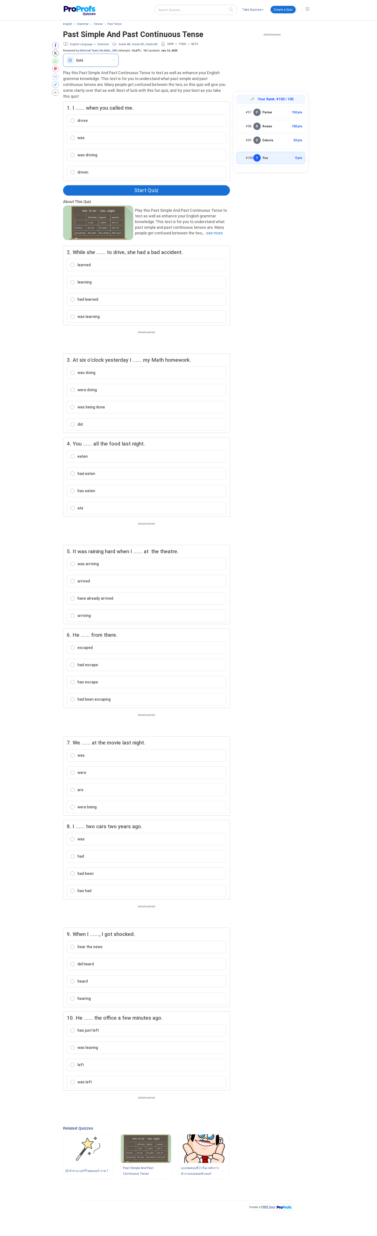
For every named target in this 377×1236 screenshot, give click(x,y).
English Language (81, 44)
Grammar (103, 44)
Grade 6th (152, 44)
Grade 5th (138, 44)
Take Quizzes (251, 9)
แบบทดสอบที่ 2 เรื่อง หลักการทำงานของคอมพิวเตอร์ (200, 1170)
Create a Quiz (283, 9)
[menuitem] (253, 10)
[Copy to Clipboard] (56, 85)
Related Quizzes (78, 1128)
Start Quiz (146, 190)
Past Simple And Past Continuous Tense (138, 1170)
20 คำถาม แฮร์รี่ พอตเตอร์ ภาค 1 (86, 1171)
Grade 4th (124, 44)
